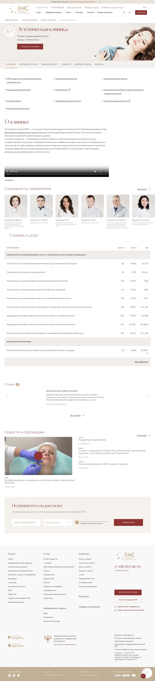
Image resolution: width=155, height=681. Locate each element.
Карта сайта (47, 672)
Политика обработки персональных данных (130, 650)
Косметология (61, 89)
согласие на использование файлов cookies (82, 2)
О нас (38, 12)
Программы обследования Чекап (20, 571)
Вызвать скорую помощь (113, 8)
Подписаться (128, 522)
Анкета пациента (85, 567)
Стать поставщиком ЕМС (128, 600)
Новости (46, 571)
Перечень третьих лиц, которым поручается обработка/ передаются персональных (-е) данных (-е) (128, 657)
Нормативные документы (123, 641)
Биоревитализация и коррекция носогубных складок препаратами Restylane (40, 481)
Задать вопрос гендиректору (128, 607)
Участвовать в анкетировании (65, 645)
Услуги (68, 12)
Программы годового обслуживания (22, 575)
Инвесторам (48, 598)
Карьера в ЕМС (49, 579)
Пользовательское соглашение (53, 675)
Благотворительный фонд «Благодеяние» (58, 567)
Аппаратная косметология (66, 78)
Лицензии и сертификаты (52, 587)
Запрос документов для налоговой (131, 610)
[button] (99, 2)
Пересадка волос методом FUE (68, 101)
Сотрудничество (49, 590)
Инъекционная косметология (19, 89)
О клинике (47, 563)
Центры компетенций (51, 621)
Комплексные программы (17, 567)
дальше (93, 400)
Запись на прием (85, 559)
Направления (48, 617)
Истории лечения (85, 583)
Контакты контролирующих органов (127, 638)
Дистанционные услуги (16, 587)
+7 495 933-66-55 (57, 8)
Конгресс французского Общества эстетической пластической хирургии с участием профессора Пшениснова (111, 452)
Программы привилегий (88, 587)
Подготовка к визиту (86, 563)
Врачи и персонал (49, 64)
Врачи (45, 613)
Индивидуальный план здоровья (20, 563)
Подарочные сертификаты (92, 439)
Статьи (81, 575)
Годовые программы (105, 12)
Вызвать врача (91, 8)
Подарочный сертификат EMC (19, 598)
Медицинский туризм (16, 602)
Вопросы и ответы (83, 64)
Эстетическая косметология (18, 108)
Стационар (12, 583)
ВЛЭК (10, 590)
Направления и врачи (53, 12)
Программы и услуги (28, 64)
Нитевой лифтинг (14, 101)
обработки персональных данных (91, 523)
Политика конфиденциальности (89, 675)
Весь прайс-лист (141, 361)
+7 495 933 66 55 (32, 40)
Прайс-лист (12, 594)
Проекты (46, 583)
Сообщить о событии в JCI (124, 653)
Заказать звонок (75, 8)
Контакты (90, 12)
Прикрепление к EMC (87, 579)
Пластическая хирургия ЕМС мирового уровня (102, 464)
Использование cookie (86, 672)
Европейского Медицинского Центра (21, 132)
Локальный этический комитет (55, 594)
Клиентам (79, 12)
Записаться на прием (30, 47)
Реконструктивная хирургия (116, 101)
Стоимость (66, 64)
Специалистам (48, 575)
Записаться (141, 12)
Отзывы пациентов (50, 559)
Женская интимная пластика (115, 78)
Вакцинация (12, 579)
